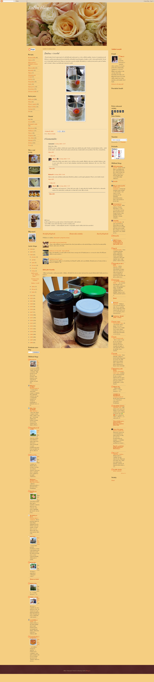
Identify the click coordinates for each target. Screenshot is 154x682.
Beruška (115, 181)
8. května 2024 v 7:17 (64, 186)
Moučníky (30, 70)
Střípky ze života (34, 597)
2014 (31, 320)
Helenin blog (33, 455)
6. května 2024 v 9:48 (59, 174)
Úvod (29, 145)
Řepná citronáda (117, 205)
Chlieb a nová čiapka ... (38, 642)
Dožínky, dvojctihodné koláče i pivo (118, 372)
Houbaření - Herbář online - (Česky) (118, 316)
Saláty (29, 84)
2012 (31, 326)
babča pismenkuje (118, 166)
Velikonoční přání (117, 250)
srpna (33, 262)
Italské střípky (116, 322)
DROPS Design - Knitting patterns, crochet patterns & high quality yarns (118, 242)
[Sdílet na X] (61, 131)
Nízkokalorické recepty (32, 76)
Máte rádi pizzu (34, 411)
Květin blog (33, 562)
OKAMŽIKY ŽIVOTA (118, 406)
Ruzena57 (115, 453)
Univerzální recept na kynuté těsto (58, 242)
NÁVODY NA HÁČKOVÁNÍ (116, 394)
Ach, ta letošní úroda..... (119, 338)
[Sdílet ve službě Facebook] (63, 131)
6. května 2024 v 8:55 (59, 144)
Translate (123, 142)
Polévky (30, 79)
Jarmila (115, 353)
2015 (31, 317)
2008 (31, 337)
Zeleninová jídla (32, 91)
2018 (31, 309)
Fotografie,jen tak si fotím (34, 428)
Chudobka (116, 221)
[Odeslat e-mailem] (58, 131)
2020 (31, 304)
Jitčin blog (38, 7)
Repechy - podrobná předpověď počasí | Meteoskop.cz (118, 447)
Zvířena (30, 143)
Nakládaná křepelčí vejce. (55, 259)
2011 (31, 329)
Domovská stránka (76, 234)
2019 (31, 306)
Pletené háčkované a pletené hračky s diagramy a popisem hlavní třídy (118, 423)
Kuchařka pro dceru (33, 516)
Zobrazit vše (123, 473)
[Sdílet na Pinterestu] (64, 131)
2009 (31, 334)
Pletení (30, 102)
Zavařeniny (31, 89)
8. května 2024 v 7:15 (64, 159)
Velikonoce (31, 130)
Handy (115, 298)
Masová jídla (31, 68)
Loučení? (38, 431)
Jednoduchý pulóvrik (118, 397)
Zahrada (30, 140)
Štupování (115, 304)
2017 (31, 312)
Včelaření (30, 135)
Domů (113, 480)
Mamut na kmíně (34, 579)
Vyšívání (30, 109)
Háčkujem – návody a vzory (34, 480)
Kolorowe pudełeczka (118, 430)
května (33, 271)
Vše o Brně (31, 138)
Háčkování (31, 99)
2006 (31, 342)
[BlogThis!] (60, 131)
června (33, 268)
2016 (31, 315)
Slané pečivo (31, 86)
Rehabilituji (38, 600)
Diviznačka (116, 236)
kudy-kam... (33, 536)
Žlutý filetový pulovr (34, 482)
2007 (31, 340)
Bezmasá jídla (31, 57)
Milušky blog (33, 583)
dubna (33, 286)
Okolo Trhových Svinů (38, 541)
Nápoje (30, 73)
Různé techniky (51, 134)
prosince (34, 257)
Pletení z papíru (32, 104)
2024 (31, 254)
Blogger (88, 670)
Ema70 (115, 248)
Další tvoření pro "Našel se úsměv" (35, 274)
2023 (31, 295)
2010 (31, 331)
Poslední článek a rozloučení (34, 518)
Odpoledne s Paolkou (118, 454)
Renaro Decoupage (118, 429)
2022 (31, 298)
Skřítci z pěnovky (117, 471)
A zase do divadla (117, 222)
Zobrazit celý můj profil (117, 84)
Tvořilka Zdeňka (117, 469)
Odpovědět (51, 152)
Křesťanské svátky (32, 124)
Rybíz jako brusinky (49, 270)
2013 (31, 323)
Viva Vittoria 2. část (118, 323)
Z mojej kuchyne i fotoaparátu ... (34, 637)
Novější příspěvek (49, 234)
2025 (31, 252)
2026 (31, 249)
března (33, 289)
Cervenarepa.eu (117, 204)
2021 (31, 301)
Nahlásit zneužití (116, 49)
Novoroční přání (117, 355)
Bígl (29, 119)
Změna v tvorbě (35, 283)
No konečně (38, 362)
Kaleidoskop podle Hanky (118, 369)
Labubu (32, 621)
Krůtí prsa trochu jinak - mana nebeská (59, 251)
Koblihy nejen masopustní (116, 187)
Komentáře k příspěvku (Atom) (61, 237)
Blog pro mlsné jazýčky (119, 186)
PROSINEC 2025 (117, 407)
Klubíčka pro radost (33, 491)
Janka (114, 337)
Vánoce (30, 133)
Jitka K (54, 159)
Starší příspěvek (102, 234)
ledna (33, 292)
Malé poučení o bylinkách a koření (33, 63)
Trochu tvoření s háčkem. (35, 279)
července (34, 265)
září (33, 260)
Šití (29, 111)
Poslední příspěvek (34, 388)
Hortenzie (115, 302)
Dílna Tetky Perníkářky (33, 408)
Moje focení (31, 128)
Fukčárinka (116, 280)
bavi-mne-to (33, 360)
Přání (38, 457)
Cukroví (30, 60)
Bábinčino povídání (32, 386)
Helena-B (50, 174)
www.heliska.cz (34, 620)
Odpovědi (52, 156)
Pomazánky (31, 81)
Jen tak (30, 122)
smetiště (115, 167)
